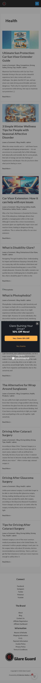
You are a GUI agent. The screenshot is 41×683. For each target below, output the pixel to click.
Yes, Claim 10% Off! (21, 338)
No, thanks (21, 346)
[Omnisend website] (20, 357)
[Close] (37, 323)
